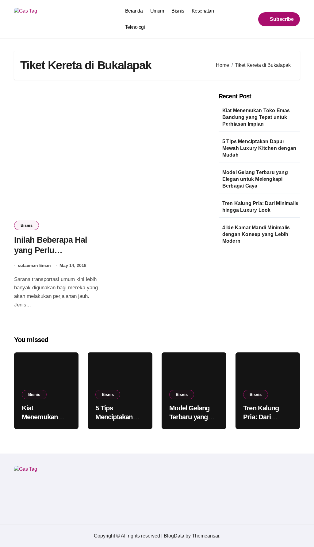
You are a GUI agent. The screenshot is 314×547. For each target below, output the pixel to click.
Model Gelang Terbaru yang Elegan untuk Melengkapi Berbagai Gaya (255, 179)
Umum (157, 10)
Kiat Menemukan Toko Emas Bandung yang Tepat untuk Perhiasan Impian (256, 117)
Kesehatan (203, 10)
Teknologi (135, 27)
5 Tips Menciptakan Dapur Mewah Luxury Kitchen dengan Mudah (259, 148)
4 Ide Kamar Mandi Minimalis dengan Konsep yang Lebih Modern (256, 234)
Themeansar (205, 535)
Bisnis (177, 10)
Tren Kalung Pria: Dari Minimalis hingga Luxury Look (260, 207)
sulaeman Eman (34, 265)
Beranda (134, 10)
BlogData (174, 535)
